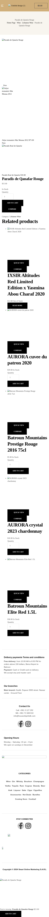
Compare (12, 209)
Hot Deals (27, 795)
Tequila (15, 786)
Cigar (29, 790)
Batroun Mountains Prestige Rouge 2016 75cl (27, 444)
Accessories (15, 795)
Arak (10, 790)
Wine (19, 23)
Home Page (11, 23)
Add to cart (12, 203)
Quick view (19, 263)
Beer (43, 786)
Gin (13, 781)
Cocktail (32, 799)
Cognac (28, 786)
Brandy (36, 786)
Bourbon (28, 781)
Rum (22, 786)
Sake (24, 790)
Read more (17, 305)
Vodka (8, 786)
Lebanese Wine (27, 23)
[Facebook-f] (21, 724)
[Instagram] (28, 724)
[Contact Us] (24, 702)
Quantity (5, 192)
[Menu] (2, 6)
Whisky (19, 781)
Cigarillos (37, 790)
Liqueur (17, 790)
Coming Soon (21, 799)
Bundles (36, 795)
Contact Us (24, 706)
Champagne (38, 781)
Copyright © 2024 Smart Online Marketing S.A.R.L (25, 869)
